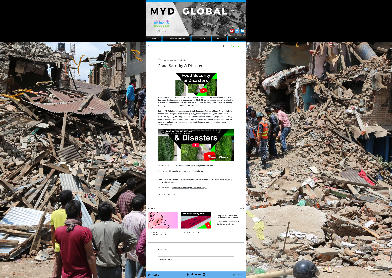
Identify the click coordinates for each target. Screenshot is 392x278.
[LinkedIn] (242, 31)
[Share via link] (174, 194)
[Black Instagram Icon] (203, 274)
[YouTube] (232, 31)
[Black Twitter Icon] (195, 274)
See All (242, 208)
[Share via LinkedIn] (169, 194)
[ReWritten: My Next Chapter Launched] (163, 220)
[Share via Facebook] (159, 194)
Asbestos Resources (193, 232)
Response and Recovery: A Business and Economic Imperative (229, 216)
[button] (224, 46)
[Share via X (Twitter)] (164, 194)
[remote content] (196, 145)
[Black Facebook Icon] (192, 274)
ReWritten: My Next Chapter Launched (159, 233)
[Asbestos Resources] (196, 220)
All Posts (150, 46)
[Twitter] (237, 31)
